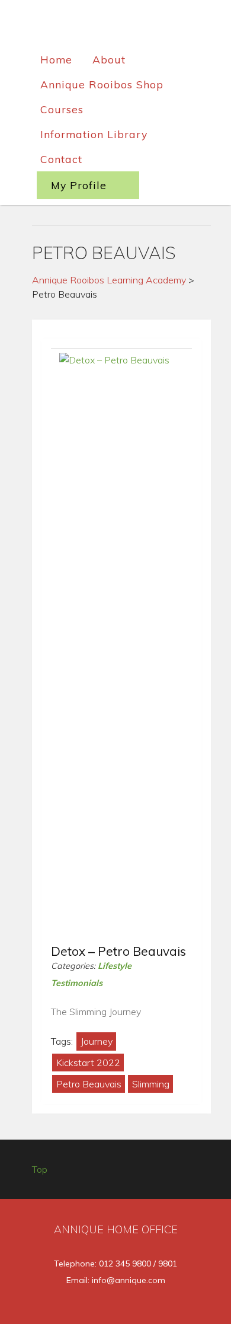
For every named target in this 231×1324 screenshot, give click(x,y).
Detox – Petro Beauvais (118, 951)
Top (39, 1169)
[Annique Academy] (116, 26)
